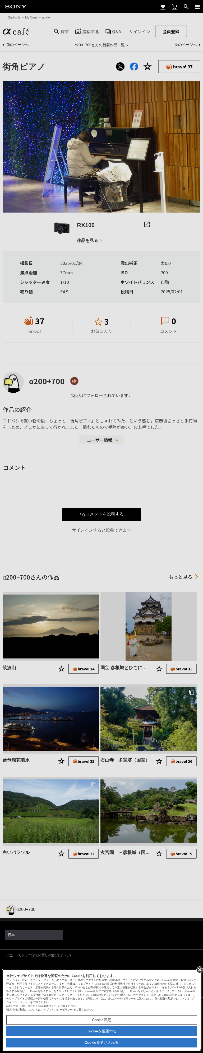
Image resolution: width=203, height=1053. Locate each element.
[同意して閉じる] (199, 969)
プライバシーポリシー (59, 1009)
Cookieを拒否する (101, 1031)
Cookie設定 (101, 1020)
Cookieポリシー (47, 1005)
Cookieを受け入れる (101, 1042)
